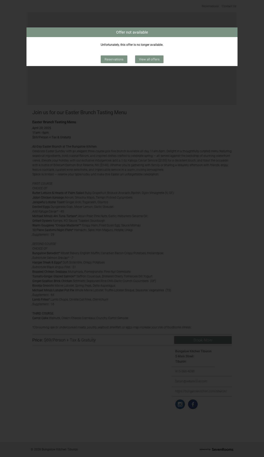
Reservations (114, 59)
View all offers (149, 59)
